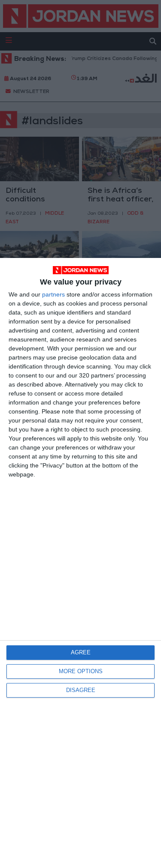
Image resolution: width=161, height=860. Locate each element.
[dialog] (80, 559)
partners (53, 294)
